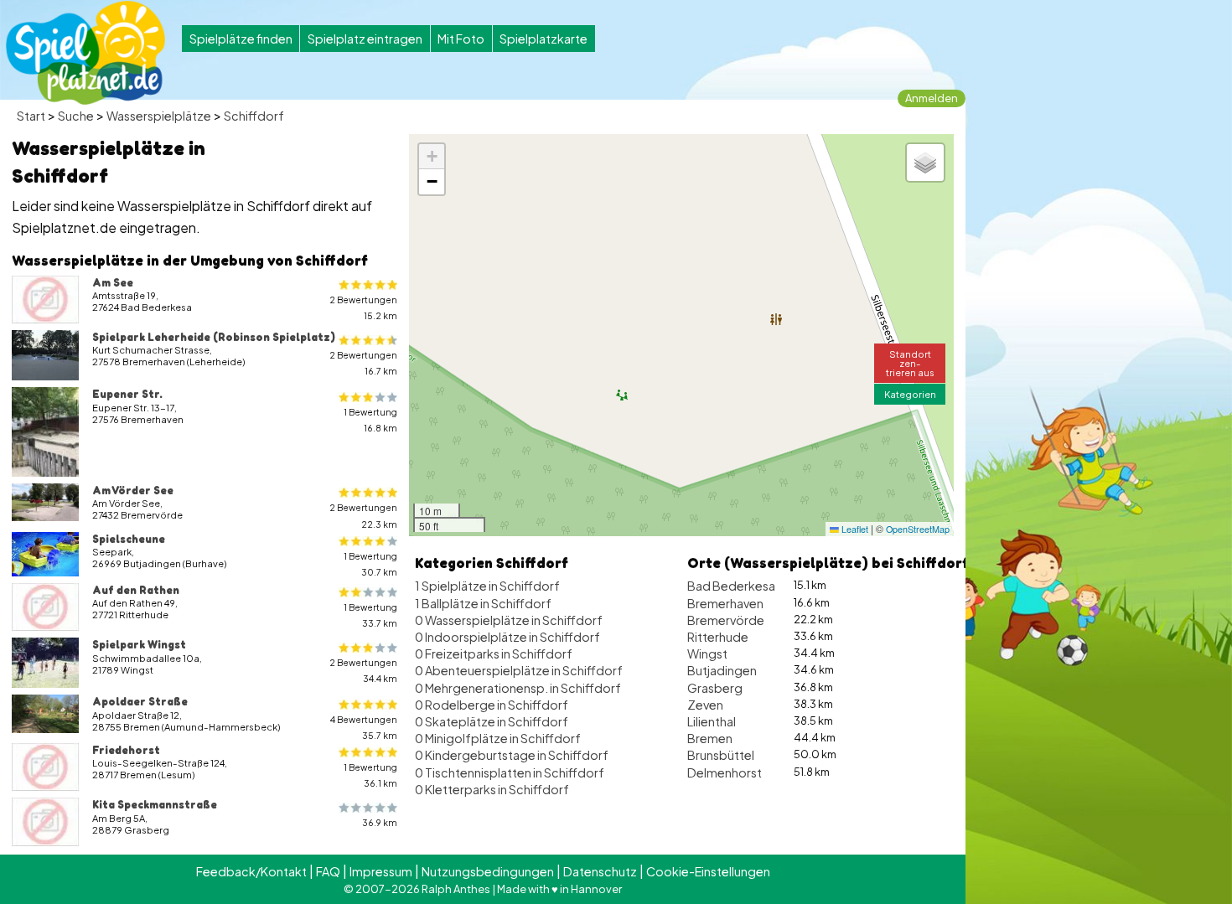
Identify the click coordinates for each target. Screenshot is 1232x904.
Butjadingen (722, 670)
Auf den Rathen (135, 590)
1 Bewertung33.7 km (370, 615)
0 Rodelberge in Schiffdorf (491, 704)
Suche (76, 115)
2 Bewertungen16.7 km (363, 362)
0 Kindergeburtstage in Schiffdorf (511, 754)
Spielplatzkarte (544, 38)
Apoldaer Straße (140, 701)
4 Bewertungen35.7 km (363, 727)
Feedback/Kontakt (251, 871)
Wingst (707, 653)
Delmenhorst (724, 772)
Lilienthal (711, 721)
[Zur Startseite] (85, 53)
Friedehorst (126, 750)
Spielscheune (128, 538)
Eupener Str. (127, 393)
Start (31, 115)
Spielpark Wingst (139, 644)
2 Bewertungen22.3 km (363, 515)
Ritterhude (717, 636)
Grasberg (715, 687)
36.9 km (379, 822)
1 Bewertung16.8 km (370, 419)
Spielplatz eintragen (365, 38)
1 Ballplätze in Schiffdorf (483, 603)
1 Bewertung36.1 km (370, 775)
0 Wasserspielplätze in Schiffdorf (509, 620)
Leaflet (853, 529)
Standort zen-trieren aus (910, 363)
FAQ (328, 871)
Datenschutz (600, 871)
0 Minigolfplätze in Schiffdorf (498, 738)
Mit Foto (460, 38)
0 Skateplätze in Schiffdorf (491, 721)
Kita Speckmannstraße (154, 804)
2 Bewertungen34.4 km (363, 670)
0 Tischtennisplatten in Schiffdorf (509, 772)
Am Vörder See (132, 490)
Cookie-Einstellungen (708, 871)
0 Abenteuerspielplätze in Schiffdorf (519, 670)
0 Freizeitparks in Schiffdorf (493, 653)
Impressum (380, 871)
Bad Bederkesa (731, 585)
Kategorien (910, 394)
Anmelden (931, 98)
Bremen (709, 738)
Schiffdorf (254, 115)
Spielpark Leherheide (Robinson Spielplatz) (213, 337)
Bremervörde (725, 620)
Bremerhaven (725, 603)
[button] (431, 156)
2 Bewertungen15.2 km (363, 307)
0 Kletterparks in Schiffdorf (492, 789)
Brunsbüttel (720, 754)
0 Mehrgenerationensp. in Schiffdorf (518, 687)
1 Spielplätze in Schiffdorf (487, 585)
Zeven (705, 704)
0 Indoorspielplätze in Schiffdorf (507, 636)
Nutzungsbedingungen (488, 871)
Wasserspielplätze (158, 115)
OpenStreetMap (918, 529)
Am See (112, 282)
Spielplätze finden (240, 38)
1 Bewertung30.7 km (370, 563)
